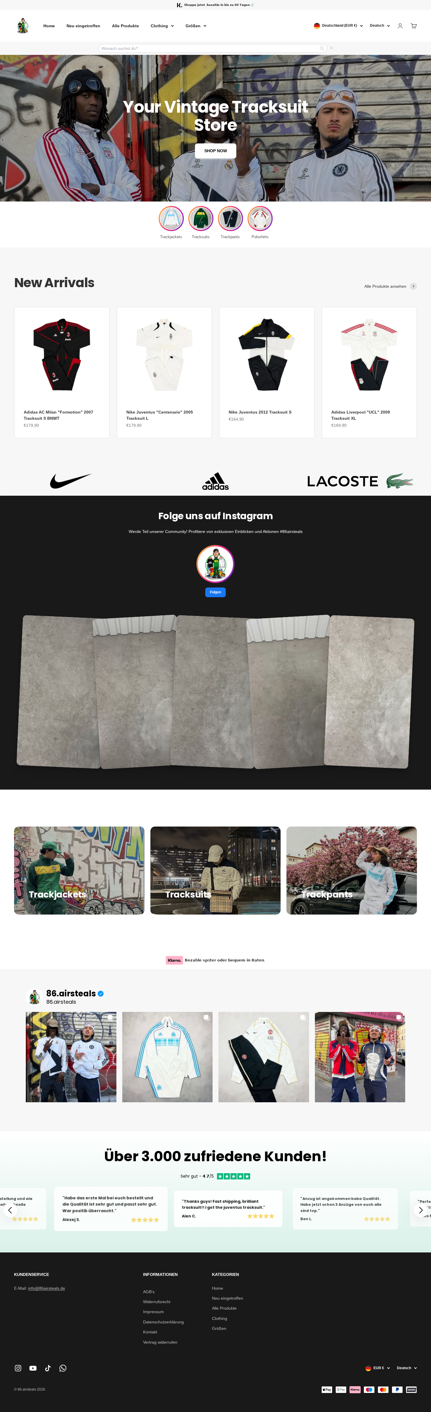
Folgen (215, 592)
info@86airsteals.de (46, 1288)
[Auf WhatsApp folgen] (63, 1368)
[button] (420, 1210)
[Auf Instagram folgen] (18, 1368)
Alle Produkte (125, 25)
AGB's (149, 1291)
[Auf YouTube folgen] (33, 1368)
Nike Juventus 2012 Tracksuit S (260, 412)
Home (49, 25)
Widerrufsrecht (156, 1301)
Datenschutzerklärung (163, 1322)
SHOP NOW (215, 150)
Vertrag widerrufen (160, 1342)
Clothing (159, 25)
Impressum (153, 1311)
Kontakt (150, 1332)
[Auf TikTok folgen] (48, 1368)
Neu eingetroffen (83, 25)
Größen (193, 25)
